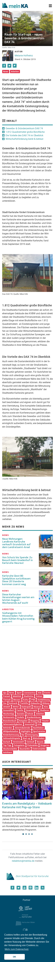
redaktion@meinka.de (23, 860)
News (5, 71)
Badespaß (26, 707)
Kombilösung (44, 700)
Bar (23, 735)
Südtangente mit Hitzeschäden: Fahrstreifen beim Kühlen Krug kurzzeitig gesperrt (18, 617)
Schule (30, 714)
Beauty (40, 742)
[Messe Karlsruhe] (25, 915)
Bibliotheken (39, 738)
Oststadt (30, 742)
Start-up (26, 738)
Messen (17, 700)
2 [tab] (26, 834)
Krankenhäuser (34, 717)
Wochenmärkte (10, 749)
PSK (33, 700)
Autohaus (7, 752)
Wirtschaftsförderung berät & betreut (24, 139)
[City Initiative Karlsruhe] (25, 930)
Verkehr (20, 717)
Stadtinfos (28, 696)
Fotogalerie (19, 745)
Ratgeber (23, 721)
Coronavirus (29, 693)
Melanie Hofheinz (24, 55)
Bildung (46, 703)
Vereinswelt (18, 742)
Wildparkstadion (10, 731)
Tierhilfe (24, 703)
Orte (39, 724)
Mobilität (17, 696)
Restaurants (9, 717)
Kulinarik (13, 703)
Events (47, 693)
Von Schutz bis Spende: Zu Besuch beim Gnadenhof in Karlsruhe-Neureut (17, 560)
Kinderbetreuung (11, 735)
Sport (19, 693)
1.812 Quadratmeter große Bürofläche (25, 132)
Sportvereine (39, 731)
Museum (37, 707)
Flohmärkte (32, 745)
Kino (46, 707)
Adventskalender (23, 728)
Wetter (16, 707)
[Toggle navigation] (50, 6)
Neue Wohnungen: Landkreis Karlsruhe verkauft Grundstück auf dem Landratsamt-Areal (16, 543)
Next (48, 781)
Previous (6, 781)
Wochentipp (8, 714)
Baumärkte (25, 749)
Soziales (21, 714)
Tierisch (7, 700)
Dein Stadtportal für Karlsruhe (32, 876)
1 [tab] (23, 834)
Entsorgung (32, 735)
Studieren (44, 710)
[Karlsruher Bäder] (25, 923)
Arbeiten (15, 71)
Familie (19, 710)
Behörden (7, 728)
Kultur (26, 700)
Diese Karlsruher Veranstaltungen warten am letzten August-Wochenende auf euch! (18, 599)
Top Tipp (7, 745)
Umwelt (6, 707)
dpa (5, 693)
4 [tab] (32, 834)
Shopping (34, 721)
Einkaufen (35, 703)
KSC (40, 693)
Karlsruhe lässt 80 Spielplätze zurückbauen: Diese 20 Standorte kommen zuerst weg (16, 580)
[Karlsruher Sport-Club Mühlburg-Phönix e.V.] (25, 908)
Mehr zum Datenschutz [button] (17, 949)
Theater (45, 721)
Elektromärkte (39, 749)
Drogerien (45, 745)
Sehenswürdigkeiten (12, 724)
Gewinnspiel (32, 710)
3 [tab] (29, 834)
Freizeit (6, 696)
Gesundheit (8, 710)
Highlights (26, 731)
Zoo (5, 703)
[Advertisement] (27, 659)
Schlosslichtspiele (11, 738)
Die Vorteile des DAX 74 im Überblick (24, 135)
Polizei (39, 696)
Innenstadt (30, 724)
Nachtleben (38, 728)
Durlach (6, 742)
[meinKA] (15, 5)
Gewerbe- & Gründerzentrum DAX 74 (24, 128)
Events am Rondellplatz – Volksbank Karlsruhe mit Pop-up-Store (27, 805)
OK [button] (14, 957)
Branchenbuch (10, 721)
